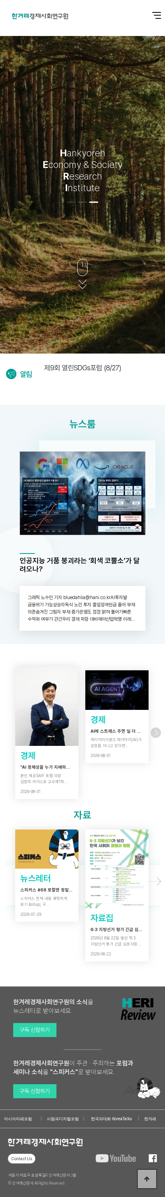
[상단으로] (147, 1179)
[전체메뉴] (151, 11)
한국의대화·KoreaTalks (111, 1119)
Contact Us (21, 1158)
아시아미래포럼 (18, 1119)
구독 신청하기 (35, 1030)
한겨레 (150, 1119)
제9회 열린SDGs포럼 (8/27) (82, 368)
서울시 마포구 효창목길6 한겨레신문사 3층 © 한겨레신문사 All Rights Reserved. (42, 1179)
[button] (71, 202)
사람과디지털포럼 (63, 1119)
